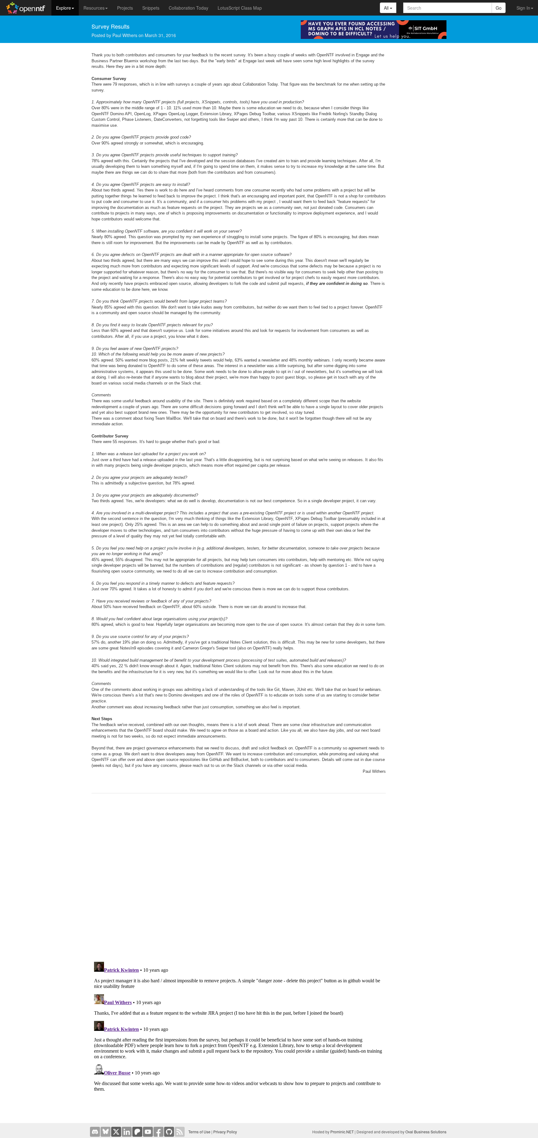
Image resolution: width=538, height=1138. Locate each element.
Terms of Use (199, 1131)
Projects (125, 8)
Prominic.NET (342, 1131)
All (387, 8)
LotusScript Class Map (240, 8)
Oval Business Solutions (425, 1131)
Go (499, 8)
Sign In (523, 8)
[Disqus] (239, 878)
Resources (94, 8)
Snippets (150, 8)
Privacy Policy (225, 1131)
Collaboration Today (188, 8)
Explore (63, 8)
